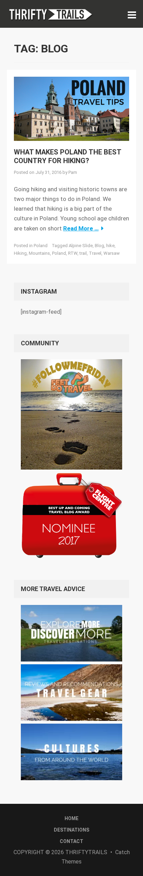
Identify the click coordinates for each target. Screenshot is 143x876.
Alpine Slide (81, 245)
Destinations (71, 830)
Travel (95, 253)
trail (83, 253)
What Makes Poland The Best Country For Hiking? (67, 156)
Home (71, 818)
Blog (99, 245)
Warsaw (111, 253)
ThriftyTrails (86, 852)
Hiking (20, 253)
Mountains (39, 253)
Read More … (81, 228)
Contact (71, 841)
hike (110, 245)
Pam (72, 172)
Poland (41, 245)
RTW (72, 253)
